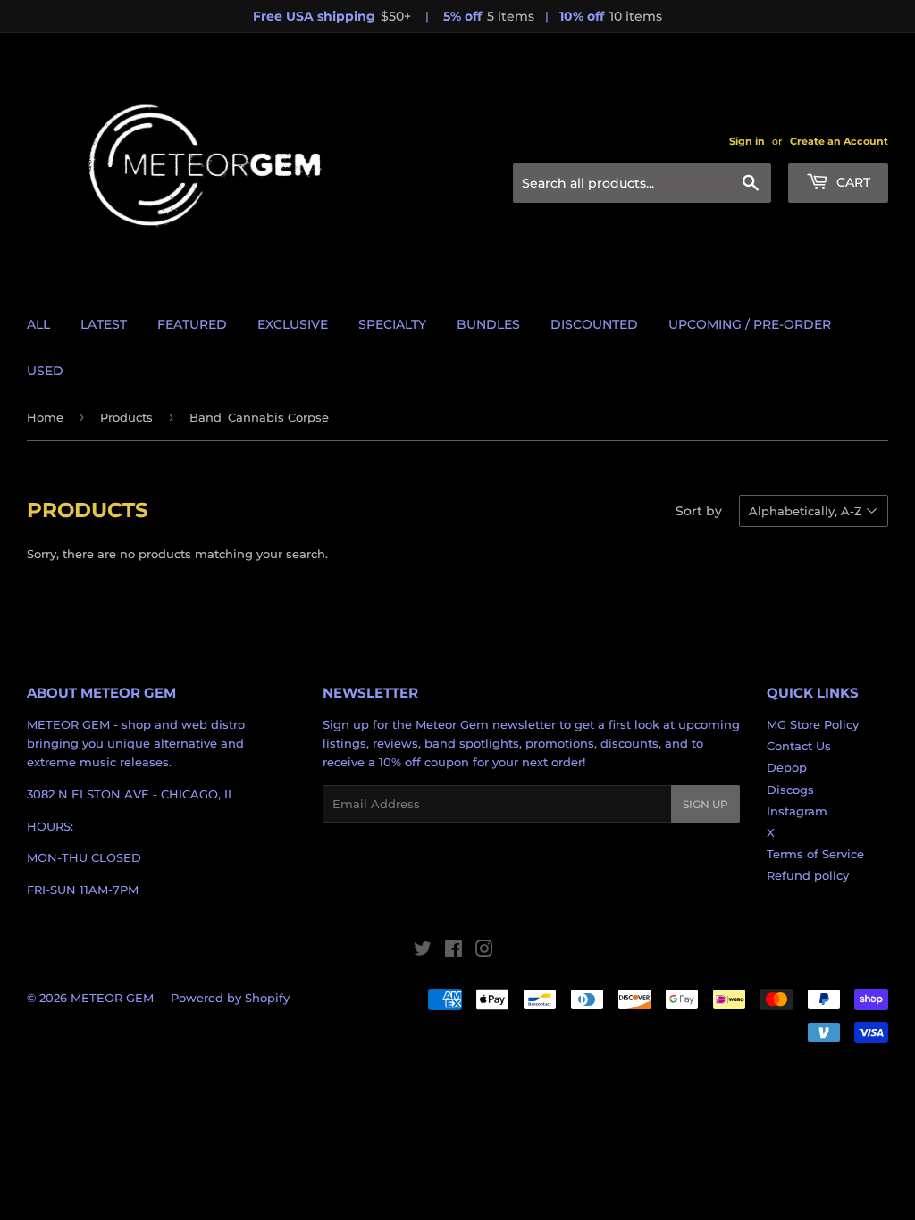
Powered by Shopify (230, 997)
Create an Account (839, 141)
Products (126, 417)
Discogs (790, 789)
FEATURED (192, 324)
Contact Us (799, 746)
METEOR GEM (112, 997)
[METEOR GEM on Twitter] (423, 951)
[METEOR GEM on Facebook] (453, 951)
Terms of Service (815, 854)
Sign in (747, 141)
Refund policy (808, 875)
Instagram (797, 811)
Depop (787, 767)
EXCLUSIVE (292, 324)
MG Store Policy (813, 724)
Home (45, 417)
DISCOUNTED (594, 324)
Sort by (699, 511)
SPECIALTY (392, 324)
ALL (38, 324)
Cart (851, 182)
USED (45, 371)
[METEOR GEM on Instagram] (484, 951)
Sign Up (705, 804)
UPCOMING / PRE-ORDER (749, 324)
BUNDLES (488, 324)
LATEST (103, 324)
